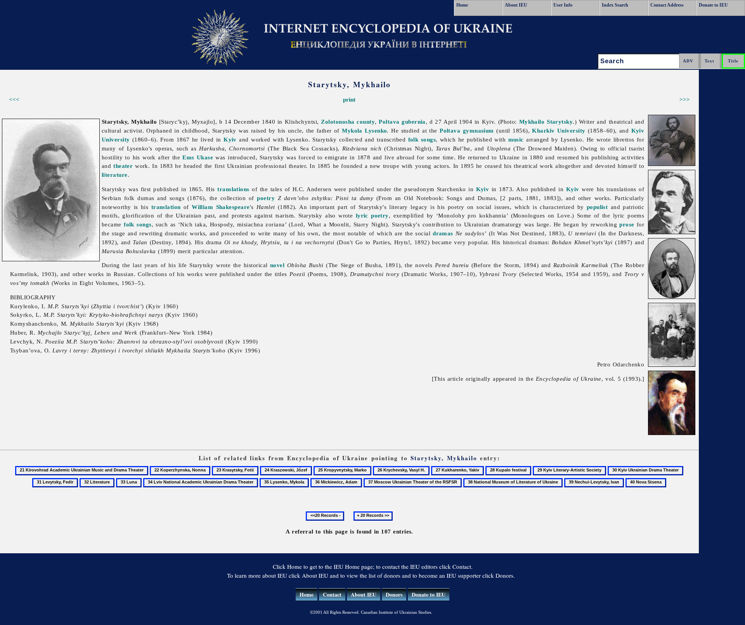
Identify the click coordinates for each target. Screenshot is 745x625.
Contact (332, 594)
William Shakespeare (220, 207)
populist (597, 207)
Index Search (615, 5)
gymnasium (478, 130)
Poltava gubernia (402, 121)
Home (462, 5)
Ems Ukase (197, 157)
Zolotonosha (337, 121)
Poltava (450, 130)
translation (166, 207)
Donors (394, 594)
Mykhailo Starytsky (546, 121)
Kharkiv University (558, 130)
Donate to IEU (713, 5)
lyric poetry (372, 215)
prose (626, 224)
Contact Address (667, 5)
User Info (562, 5)
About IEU (516, 5)
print (349, 99)
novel (277, 265)
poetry (266, 198)
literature (115, 174)
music (516, 139)
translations (233, 189)
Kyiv (230, 139)
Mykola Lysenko (364, 130)
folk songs (422, 139)
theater (123, 165)
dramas (443, 233)
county (366, 121)
